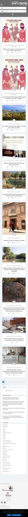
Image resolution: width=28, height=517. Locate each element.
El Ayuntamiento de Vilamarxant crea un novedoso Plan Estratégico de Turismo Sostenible (14, 269)
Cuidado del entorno (7, 432)
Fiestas (9, 45)
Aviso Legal (3, 505)
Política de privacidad (5, 507)
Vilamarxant (18, 265)
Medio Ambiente (6, 446)
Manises (9, 191)
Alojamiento (5, 426)
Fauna (4, 437)
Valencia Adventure (7, 468)
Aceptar (9, 515)
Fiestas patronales (6, 440)
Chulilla (9, 123)
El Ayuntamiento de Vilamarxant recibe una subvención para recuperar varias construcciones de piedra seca (14, 309)
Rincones (5, 459)
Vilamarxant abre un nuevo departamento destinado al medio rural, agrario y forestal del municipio (14, 371)
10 (3, 384)
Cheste (4, 429)
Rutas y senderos (6, 463)
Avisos (4, 427)
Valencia (4, 466)
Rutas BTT (5, 460)
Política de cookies (5, 506)
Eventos (6, 45)
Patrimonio (5, 451)
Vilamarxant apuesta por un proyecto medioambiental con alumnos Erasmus (11, 398)
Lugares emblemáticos (7, 442)
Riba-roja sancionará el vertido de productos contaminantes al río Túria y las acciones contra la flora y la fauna (13, 417)
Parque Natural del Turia (8, 449)
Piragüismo (5, 454)
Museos (4, 448)
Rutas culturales (6, 462)
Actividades (5, 424)
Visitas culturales (6, 471)
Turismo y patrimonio (15, 123)
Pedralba (4, 452)
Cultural (4, 434)
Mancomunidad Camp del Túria (9, 443)
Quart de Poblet (6, 456)
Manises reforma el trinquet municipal (14, 240)
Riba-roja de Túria (15, 45)
